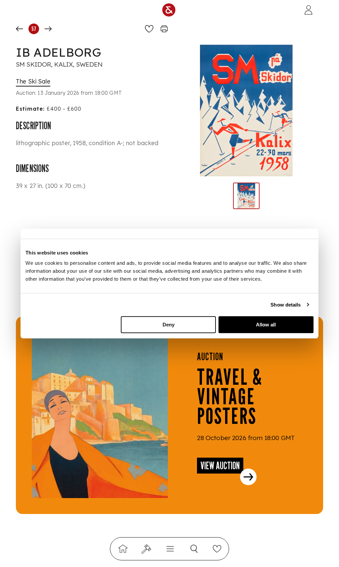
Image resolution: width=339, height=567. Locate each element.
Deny (168, 324)
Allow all (266, 324)
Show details (285, 305)
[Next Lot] (48, 28)
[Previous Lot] (19, 28)
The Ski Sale (33, 81)
